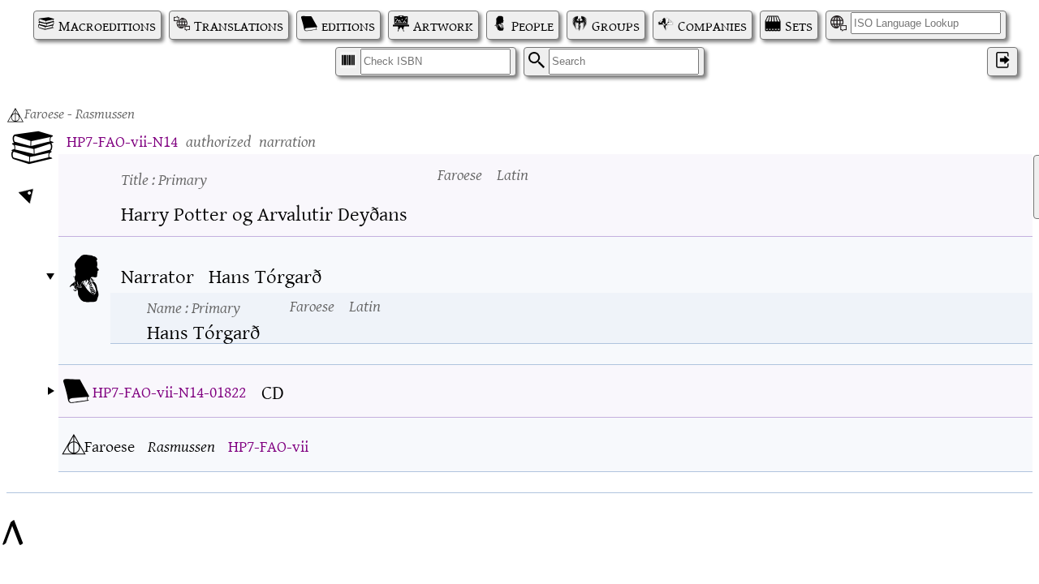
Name (193, 306)
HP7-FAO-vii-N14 (122, 140)
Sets (799, 25)
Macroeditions (107, 25)
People (532, 25)
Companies (712, 25)
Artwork (443, 25)
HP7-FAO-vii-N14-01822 (169, 390)
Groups (616, 25)
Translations (238, 25)
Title (164, 178)
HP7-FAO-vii (268, 445)
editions (348, 25)
